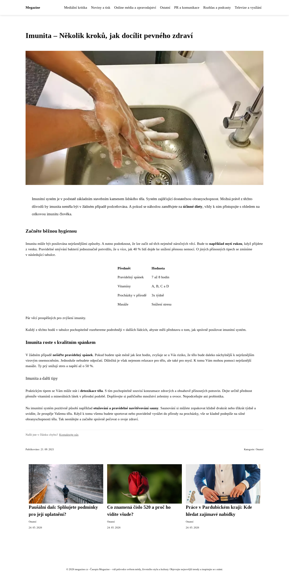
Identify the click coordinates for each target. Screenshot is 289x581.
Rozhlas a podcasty (217, 7)
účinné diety (192, 206)
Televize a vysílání (248, 7)
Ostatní (165, 7)
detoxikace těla (91, 391)
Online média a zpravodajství (135, 7)
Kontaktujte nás (68, 434)
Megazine (33, 7)
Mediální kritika (75, 7)
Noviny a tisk (100, 7)
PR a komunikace (186, 7)
